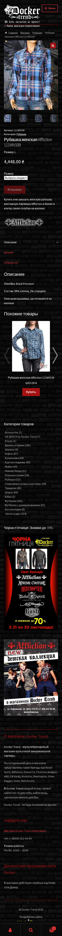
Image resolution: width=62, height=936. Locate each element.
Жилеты (11, 449)
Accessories (13, 432)
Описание (10, 242)
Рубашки (37, 32)
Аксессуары (16, 513)
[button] (53, 45)
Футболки (14, 501)
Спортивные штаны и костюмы (25, 483)
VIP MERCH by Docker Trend (22, 436)
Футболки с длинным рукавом (25, 505)
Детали (8, 252)
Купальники (14, 458)
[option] (31, 359)
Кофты (11, 453)
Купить (31, 392)
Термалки (13, 488)
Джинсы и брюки (17, 445)
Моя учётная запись (10, 930)
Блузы (10, 441)
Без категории (15, 509)
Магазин (25, 32)
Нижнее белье (16, 471)
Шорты (11, 492)
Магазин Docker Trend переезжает (25, 831)
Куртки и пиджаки (17, 462)
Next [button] (55, 355)
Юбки (10, 496)
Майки (11, 466)
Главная (13, 32)
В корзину (15, 189)
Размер (8, 173)
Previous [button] (6, 355)
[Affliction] (24, 221)
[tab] (31, 242)
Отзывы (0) (11, 262)
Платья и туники (17, 475)
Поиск (31, 930)
